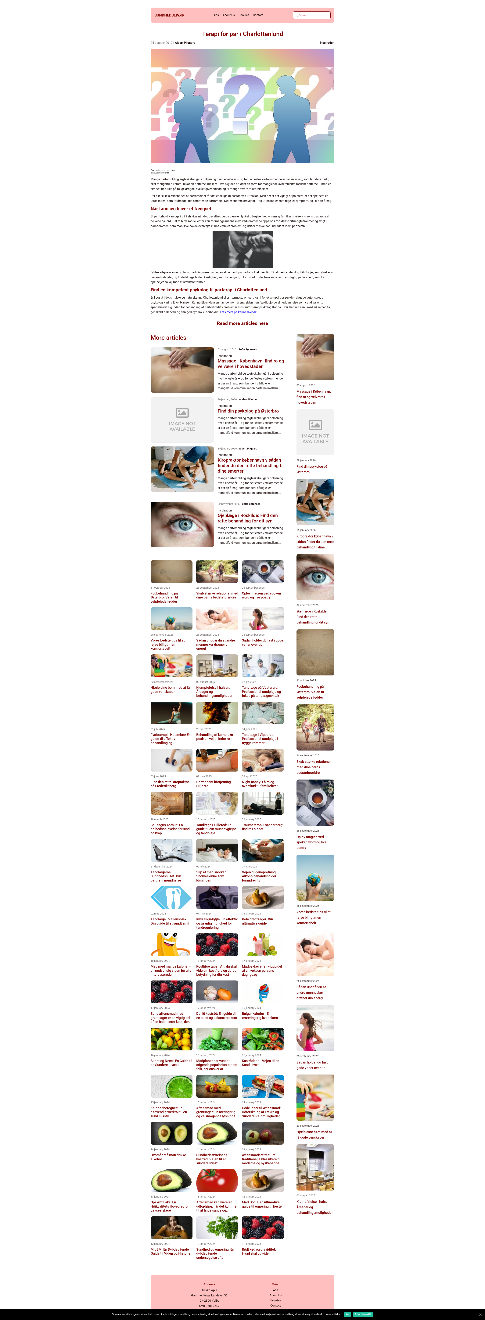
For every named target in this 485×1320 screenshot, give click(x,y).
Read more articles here (242, 323)
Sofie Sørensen (248, 349)
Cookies (244, 15)
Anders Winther (248, 399)
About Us (229, 15)
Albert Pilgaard (185, 43)
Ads (216, 15)
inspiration (327, 43)
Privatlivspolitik (363, 1314)
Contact (258, 15)
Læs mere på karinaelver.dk (238, 312)
